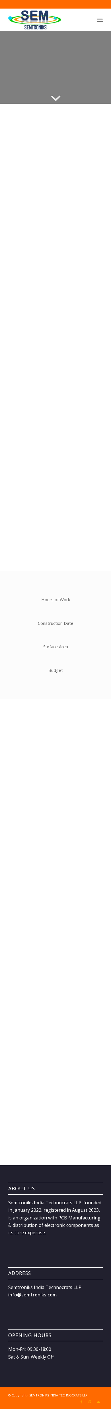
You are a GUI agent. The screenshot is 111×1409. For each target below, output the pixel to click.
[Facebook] (81, 1402)
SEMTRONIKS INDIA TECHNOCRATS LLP (58, 1395)
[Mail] (98, 1402)
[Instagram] (90, 1402)
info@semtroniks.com (32, 1295)
